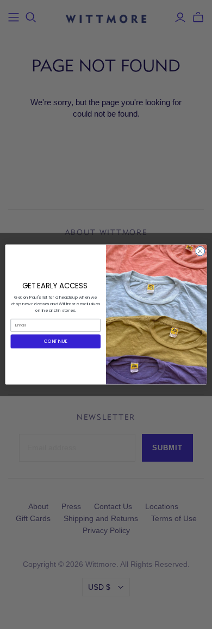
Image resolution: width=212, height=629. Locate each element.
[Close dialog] (200, 251)
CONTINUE (55, 341)
